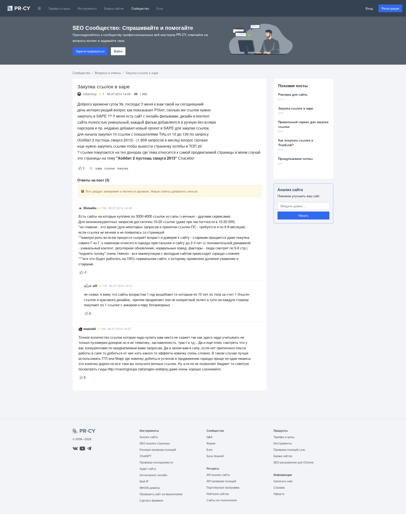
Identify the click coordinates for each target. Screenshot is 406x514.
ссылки (109, 168)
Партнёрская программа (223, 487)
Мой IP (144, 481)
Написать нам (282, 481)
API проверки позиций (221, 481)
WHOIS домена (150, 488)
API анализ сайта (218, 475)
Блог (159, 8)
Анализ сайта (290, 189)
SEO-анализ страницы (155, 443)
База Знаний (215, 456)
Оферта (278, 494)
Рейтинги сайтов (218, 494)
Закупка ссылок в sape (295, 108)
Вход (369, 8)
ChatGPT (145, 456)
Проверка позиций (289, 449)
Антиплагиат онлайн (153, 475)
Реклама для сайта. (293, 94)
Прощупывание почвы (295, 158)
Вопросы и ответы (108, 73)
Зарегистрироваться (90, 51)
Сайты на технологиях (222, 500)
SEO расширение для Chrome (293, 462)
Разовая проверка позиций (158, 449)
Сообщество (140, 8)
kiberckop (90, 94)
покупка (122, 168)
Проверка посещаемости (156, 462)
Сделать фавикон (151, 500)
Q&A (209, 437)
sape (98, 168)
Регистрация (390, 8)
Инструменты (87, 8)
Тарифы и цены (59, 8)
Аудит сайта (148, 469)
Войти (118, 51)
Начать (303, 215)
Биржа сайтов (114, 8)
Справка (279, 487)
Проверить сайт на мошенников (161, 494)
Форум (211, 443)
